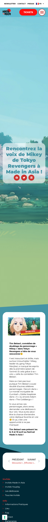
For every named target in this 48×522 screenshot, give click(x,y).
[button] (42, 12)
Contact (21, 4)
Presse (30, 4)
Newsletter (10, 4)
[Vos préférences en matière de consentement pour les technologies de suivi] (4, 517)
